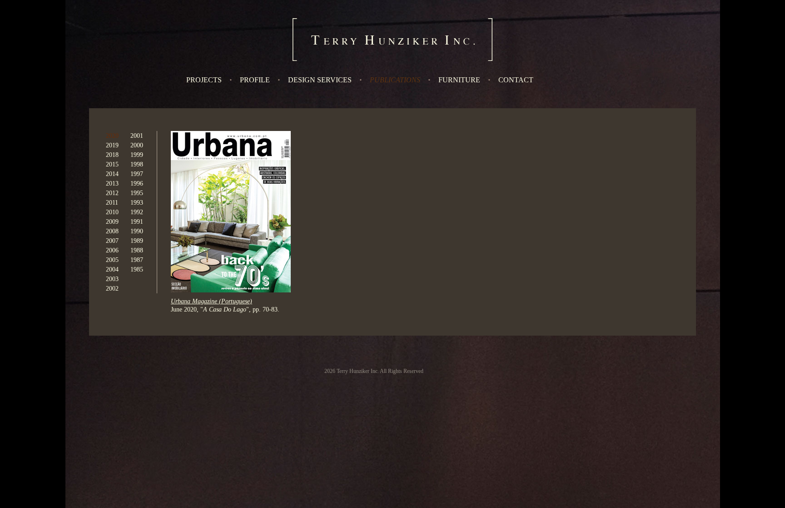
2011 (112, 202)
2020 (112, 135)
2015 (112, 164)
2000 (136, 145)
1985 (136, 269)
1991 (136, 221)
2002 (112, 288)
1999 (136, 154)
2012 (112, 193)
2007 (112, 240)
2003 (112, 279)
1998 (136, 164)
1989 (136, 240)
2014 (112, 174)
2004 (112, 269)
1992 (136, 212)
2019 (112, 145)
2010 (112, 212)
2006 (112, 250)
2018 (112, 154)
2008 (112, 231)
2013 (112, 183)
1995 (136, 193)
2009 (112, 221)
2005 (112, 260)
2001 (136, 135)
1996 (136, 183)
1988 (136, 250)
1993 (136, 202)
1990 (136, 231)
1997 (136, 174)
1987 (136, 260)
